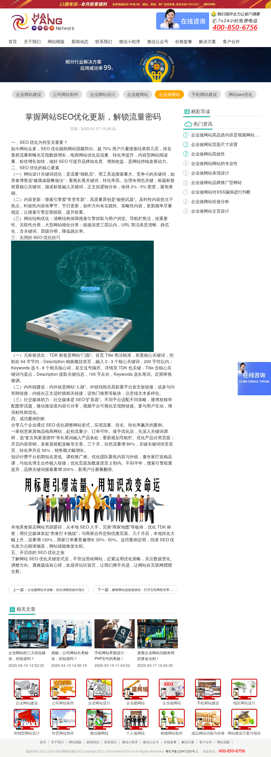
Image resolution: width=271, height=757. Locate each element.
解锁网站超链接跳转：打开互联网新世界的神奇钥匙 (148, 589)
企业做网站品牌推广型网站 (216, 182)
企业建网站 (137, 94)
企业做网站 (169, 94)
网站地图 (223, 742)
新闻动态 (93, 742)
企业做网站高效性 (208, 154)
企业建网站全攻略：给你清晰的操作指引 (56, 589)
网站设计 (32, 174)
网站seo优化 (240, 94)
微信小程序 (130, 742)
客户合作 (205, 742)
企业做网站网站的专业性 (214, 163)
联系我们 (110, 742)
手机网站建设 (204, 94)
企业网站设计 (102, 94)
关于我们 (57, 742)
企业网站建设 (28, 94)
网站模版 (75, 742)
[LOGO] (44, 21)
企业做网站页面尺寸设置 (214, 144)
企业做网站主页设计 (210, 211)
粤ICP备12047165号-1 (181, 751)
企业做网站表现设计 (210, 173)
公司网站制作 (65, 94)
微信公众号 (151, 742)
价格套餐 (170, 742)
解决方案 (188, 742)
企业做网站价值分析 (210, 201)
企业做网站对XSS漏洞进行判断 (221, 192)
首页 (43, 742)
